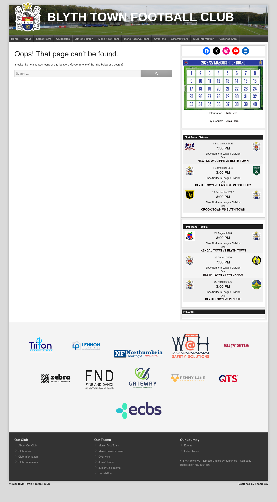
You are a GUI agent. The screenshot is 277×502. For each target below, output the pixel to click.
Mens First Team (108, 39)
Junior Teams (106, 462)
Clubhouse (63, 39)
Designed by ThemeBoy (253, 484)
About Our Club (27, 445)
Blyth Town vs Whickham (223, 275)
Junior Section (84, 39)
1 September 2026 (223, 143)
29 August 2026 (223, 233)
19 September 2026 (223, 192)
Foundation (105, 473)
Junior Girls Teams (110, 468)
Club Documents (28, 462)
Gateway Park (179, 39)
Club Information (203, 39)
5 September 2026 (223, 167)
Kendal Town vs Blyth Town (223, 250)
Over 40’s (160, 39)
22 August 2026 (223, 281)
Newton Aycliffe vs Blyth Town (223, 161)
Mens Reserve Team (136, 39)
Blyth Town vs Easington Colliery (223, 185)
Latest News (43, 39)
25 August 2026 (223, 257)
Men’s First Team (109, 445)
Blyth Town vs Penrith (223, 299)
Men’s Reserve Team (111, 451)
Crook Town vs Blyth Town (223, 209)
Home (14, 39)
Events (188, 445)
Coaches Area (228, 39)
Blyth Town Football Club (140, 17)
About (27, 39)
